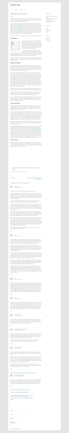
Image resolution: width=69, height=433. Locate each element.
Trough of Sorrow (34, 127)
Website (11, 418)
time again (26, 115)
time (22, 115)
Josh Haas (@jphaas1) (18, 347)
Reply (11, 231)
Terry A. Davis (17, 186)
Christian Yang (15, 5)
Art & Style (38, 54)
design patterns (36, 77)
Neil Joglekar (19, 111)
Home (11, 9)
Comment (12, 399)
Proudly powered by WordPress (14, 428)
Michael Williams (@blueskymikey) (20, 329)
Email (11, 414)
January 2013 (48, 40)
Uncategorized (48, 30)
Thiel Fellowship (19, 28)
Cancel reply (30, 395)
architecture (20, 78)
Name (11, 410)
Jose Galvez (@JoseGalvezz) (19, 375)
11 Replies (11, 16)
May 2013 (47, 39)
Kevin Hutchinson (18, 314)
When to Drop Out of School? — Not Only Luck (21, 389)
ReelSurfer (16, 9)
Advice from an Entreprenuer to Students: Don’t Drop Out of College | (25, 372)
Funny (47, 28)
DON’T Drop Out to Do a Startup (51, 21)
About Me (21, 9)
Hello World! (12, 177)
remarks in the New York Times (15, 84)
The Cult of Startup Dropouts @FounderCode (21, 392)
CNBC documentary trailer (19, 30)
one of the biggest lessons (19, 126)
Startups (19, 171)
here (31, 33)
